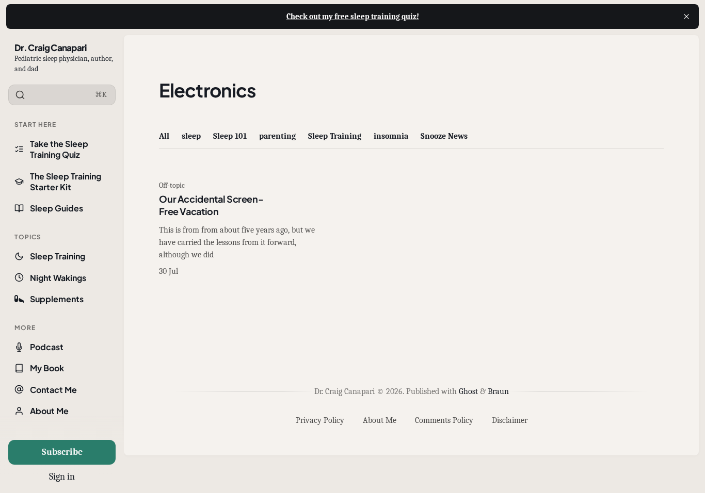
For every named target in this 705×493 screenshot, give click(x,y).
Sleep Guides (56, 208)
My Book (47, 368)
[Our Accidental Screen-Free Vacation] (239, 229)
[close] (686, 16)
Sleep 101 (230, 136)
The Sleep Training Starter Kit (65, 181)
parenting (277, 136)
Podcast (46, 346)
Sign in (62, 476)
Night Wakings (58, 277)
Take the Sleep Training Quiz (59, 149)
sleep (191, 136)
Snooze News (444, 136)
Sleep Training (57, 256)
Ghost (468, 391)
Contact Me (53, 389)
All (164, 136)
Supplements (57, 298)
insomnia (391, 136)
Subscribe (62, 452)
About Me (49, 410)
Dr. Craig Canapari (50, 47)
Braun (498, 391)
